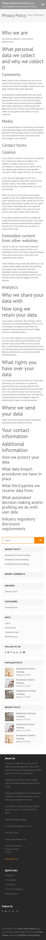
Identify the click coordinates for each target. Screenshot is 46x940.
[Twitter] (8, 652)
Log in (7, 623)
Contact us (11, 884)
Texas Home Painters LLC (18, 3)
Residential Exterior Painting (17, 564)
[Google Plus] (17, 652)
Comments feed (12, 632)
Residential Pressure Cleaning (17, 555)
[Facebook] (5, 652)
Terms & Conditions (14, 889)
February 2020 (11, 591)
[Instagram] (21, 652)
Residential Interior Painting (17, 559)
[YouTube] (24, 652)
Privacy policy (12, 893)
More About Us (11, 859)
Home (30, 15)
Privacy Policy (34, 935)
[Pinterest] (11, 652)
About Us (10, 875)
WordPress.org (11, 636)
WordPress (23, 935)
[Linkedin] (14, 652)
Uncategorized (11, 607)
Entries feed (10, 627)
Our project (11, 880)
